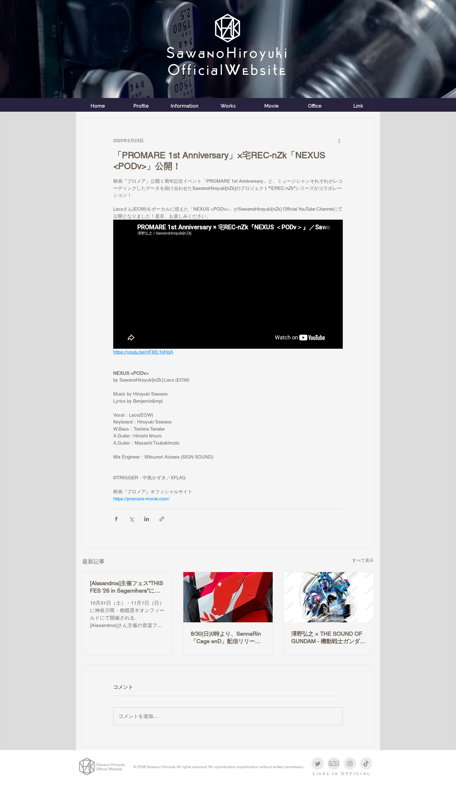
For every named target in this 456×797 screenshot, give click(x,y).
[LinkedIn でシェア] (147, 519)
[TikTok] (366, 763)
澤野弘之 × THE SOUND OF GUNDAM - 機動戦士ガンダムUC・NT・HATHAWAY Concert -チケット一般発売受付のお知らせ (328, 637)
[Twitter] (317, 763)
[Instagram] (350, 763)
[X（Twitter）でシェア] (131, 519)
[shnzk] (334, 763)
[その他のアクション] (339, 140)
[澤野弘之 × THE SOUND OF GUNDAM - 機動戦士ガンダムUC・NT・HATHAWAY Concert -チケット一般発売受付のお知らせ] (328, 597)
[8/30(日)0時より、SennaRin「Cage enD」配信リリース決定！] (228, 597)
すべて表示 (363, 560)
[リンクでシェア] (162, 519)
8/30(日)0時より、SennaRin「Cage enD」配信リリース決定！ (226, 637)
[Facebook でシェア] (116, 519)
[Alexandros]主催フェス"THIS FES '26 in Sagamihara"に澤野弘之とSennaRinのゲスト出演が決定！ (126, 587)
